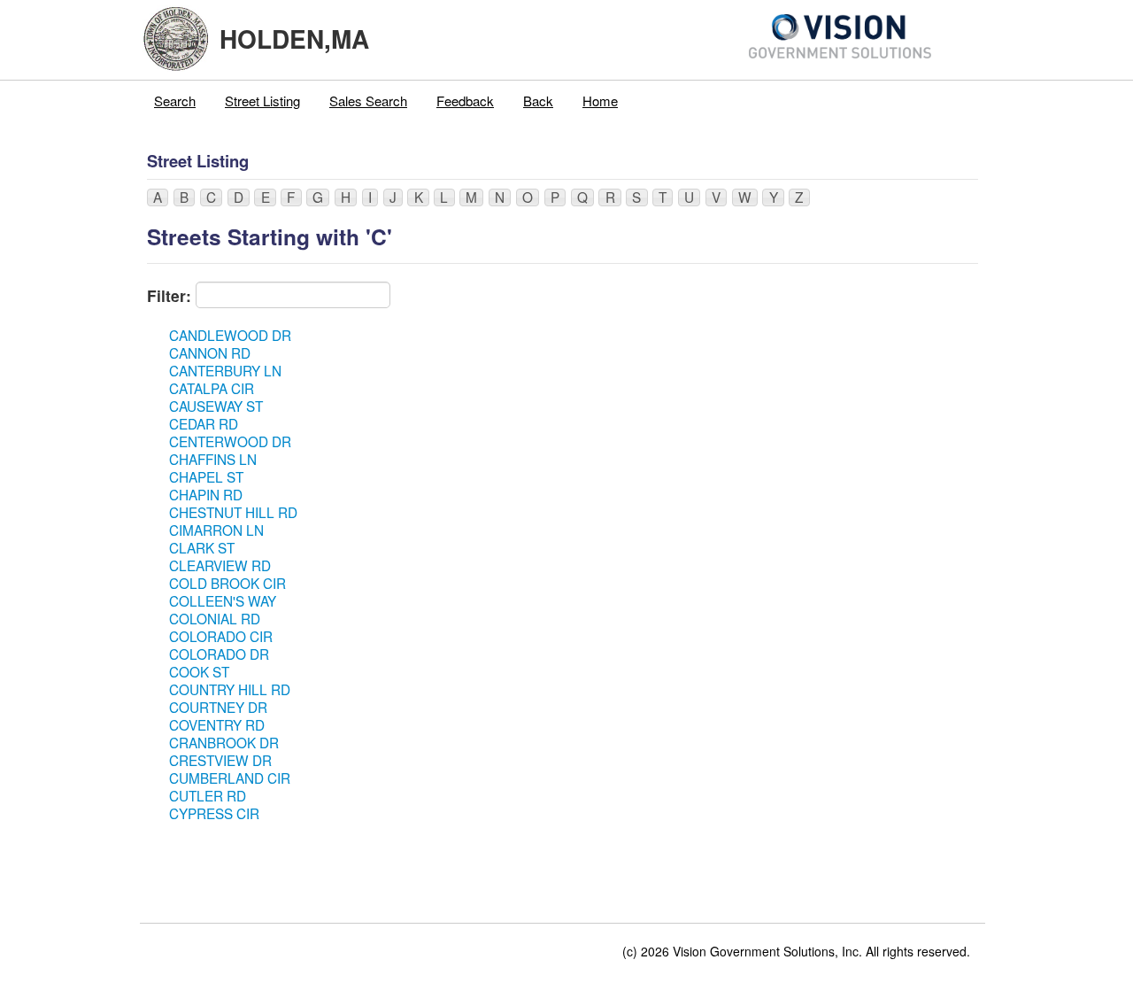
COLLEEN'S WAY (222, 600)
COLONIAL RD (214, 618)
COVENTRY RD (217, 724)
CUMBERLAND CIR (229, 777)
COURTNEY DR (218, 706)
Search (175, 100)
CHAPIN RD (206, 494)
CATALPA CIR (211, 388)
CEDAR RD (203, 423)
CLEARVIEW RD (220, 565)
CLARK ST (202, 547)
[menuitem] (175, 100)
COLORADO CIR (221, 636)
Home (600, 100)
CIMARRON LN (216, 529)
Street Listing (262, 100)
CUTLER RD (207, 795)
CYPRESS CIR (214, 813)
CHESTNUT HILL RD (233, 512)
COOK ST (199, 671)
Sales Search (368, 100)
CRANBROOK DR (224, 742)
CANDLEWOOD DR (230, 334)
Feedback (465, 100)
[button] (157, 197)
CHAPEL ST (206, 476)
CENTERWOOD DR (230, 441)
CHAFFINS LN (213, 458)
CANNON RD (209, 352)
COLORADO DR (219, 653)
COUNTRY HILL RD (229, 689)
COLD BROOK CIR (227, 582)
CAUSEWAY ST (216, 405)
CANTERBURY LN (225, 370)
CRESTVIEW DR (220, 760)
